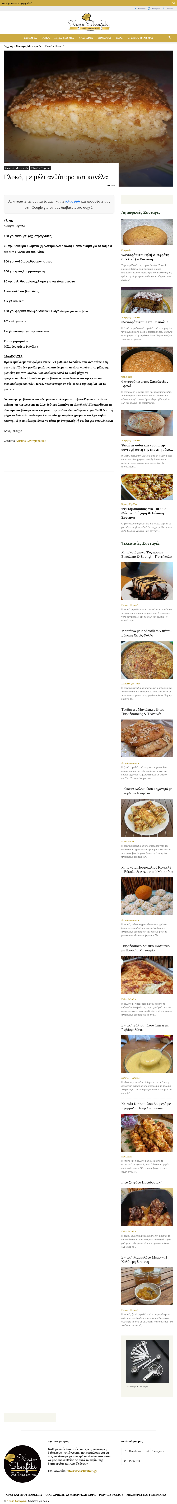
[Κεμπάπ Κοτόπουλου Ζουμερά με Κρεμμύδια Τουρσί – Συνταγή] (147, 1133)
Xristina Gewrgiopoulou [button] (31, 440)
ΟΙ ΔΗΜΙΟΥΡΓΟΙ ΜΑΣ (140, 37)
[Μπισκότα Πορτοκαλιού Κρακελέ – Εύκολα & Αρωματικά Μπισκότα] (147, 896)
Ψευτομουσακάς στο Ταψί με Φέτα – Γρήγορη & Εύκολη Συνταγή (143, 513)
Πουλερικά (126, 1156)
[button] (169, 38)
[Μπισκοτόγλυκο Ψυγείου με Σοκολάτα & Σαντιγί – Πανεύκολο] (147, 581)
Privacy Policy (111, 1494)
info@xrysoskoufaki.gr (82, 1471)
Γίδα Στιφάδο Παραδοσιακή (141, 1182)
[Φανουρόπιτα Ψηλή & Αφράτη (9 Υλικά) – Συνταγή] (147, 232)
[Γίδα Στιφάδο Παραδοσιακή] (147, 1207)
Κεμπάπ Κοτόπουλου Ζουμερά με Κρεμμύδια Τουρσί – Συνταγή (146, 1106)
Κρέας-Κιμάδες (129, 504)
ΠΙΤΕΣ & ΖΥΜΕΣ (64, 37)
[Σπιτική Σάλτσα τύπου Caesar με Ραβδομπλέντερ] (147, 1054)
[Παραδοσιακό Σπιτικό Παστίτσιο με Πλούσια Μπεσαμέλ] (147, 975)
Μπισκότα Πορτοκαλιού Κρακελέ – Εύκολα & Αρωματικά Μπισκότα (147, 869)
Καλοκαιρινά (127, 841)
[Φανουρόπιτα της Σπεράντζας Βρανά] (147, 359)
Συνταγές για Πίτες (130, 683)
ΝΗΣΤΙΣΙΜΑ (86, 37)
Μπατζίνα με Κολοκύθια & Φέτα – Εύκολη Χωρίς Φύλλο (146, 633)
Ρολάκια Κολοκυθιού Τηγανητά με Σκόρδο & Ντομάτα (146, 791)
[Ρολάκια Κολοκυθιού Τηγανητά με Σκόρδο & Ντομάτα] (147, 818)
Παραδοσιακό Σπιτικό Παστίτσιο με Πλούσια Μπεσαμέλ (145, 948)
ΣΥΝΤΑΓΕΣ (30, 37)
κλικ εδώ (73, 201)
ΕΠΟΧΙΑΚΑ (104, 37)
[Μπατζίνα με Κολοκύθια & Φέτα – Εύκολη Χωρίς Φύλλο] (147, 660)
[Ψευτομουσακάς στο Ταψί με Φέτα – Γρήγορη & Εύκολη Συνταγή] (147, 487)
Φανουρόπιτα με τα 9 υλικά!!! (144, 322)
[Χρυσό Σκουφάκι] (88, 22)
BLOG (119, 37)
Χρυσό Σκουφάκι (16, 1500)
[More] (87, 464)
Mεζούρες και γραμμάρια (146, 1494)
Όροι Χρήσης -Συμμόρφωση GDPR (70, 1494)
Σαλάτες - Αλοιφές (131, 1078)
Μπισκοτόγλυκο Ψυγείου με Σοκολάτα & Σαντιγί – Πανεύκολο (146, 554)
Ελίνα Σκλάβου (128, 999)
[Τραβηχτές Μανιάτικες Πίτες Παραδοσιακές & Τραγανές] (147, 739)
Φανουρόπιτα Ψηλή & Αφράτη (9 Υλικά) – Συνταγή (145, 257)
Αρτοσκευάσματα (130, 763)
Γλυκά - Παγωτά (40, 168)
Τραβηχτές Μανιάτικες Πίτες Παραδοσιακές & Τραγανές (142, 711)
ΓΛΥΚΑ (46, 37)
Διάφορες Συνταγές (130, 317)
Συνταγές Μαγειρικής (28, 46)
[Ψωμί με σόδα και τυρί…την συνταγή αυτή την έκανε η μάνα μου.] (147, 423)
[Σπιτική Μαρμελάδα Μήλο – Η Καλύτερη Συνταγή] (147, 1286)
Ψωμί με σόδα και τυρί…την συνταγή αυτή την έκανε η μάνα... (147, 447)
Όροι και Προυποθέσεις (24, 1494)
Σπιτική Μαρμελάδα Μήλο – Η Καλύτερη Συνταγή (144, 1259)
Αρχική (8, 46)
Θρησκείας (126, 250)
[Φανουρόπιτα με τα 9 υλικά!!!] (147, 300)
